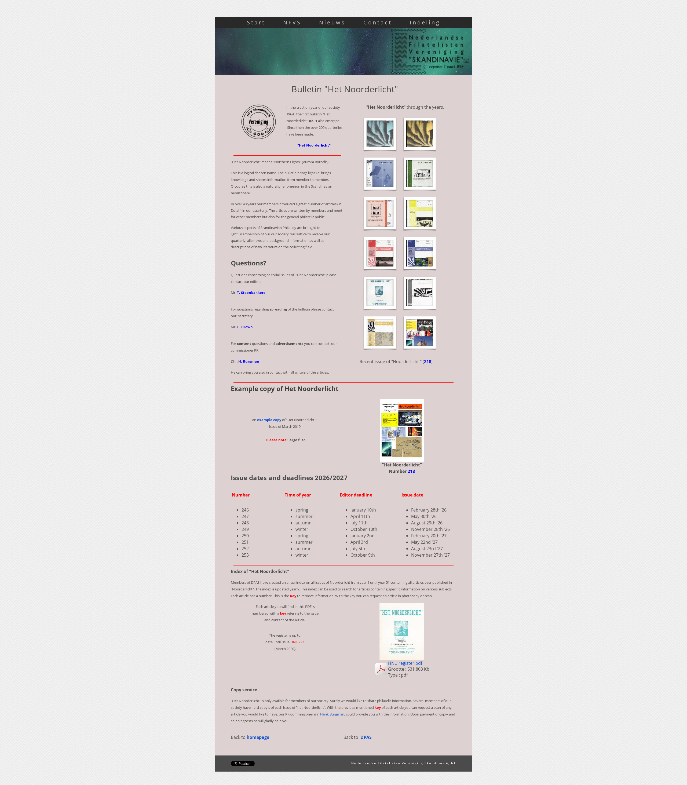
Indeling (425, 22)
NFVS (292, 22)
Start (256, 22)
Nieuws (332, 22)
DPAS (366, 737)
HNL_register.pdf (405, 663)
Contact (377, 22)
